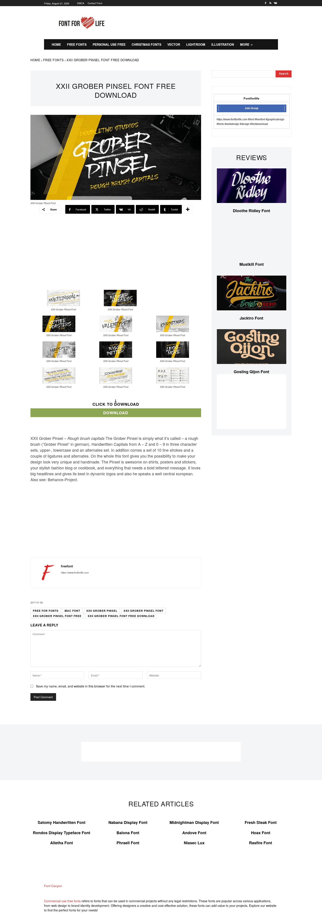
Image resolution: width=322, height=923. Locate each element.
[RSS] (270, 3)
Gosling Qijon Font (251, 371)
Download (115, 413)
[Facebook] (265, 3)
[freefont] (45, 572)
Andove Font (194, 833)
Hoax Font (260, 833)
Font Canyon (53, 886)
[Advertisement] (203, 22)
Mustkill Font (251, 264)
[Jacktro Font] (251, 293)
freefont (67, 566)
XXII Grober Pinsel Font (143, 611)
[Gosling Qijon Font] (251, 346)
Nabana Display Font (127, 822)
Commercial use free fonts (62, 901)
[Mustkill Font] (251, 239)
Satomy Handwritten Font (61, 822)
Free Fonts (53, 60)
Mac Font (72, 611)
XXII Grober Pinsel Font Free (57, 616)
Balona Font (128, 833)
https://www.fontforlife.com (75, 572)
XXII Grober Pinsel (101, 611)
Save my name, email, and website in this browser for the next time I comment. (90, 686)
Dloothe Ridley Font (251, 210)
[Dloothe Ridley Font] (251, 185)
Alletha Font (61, 843)
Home (35, 60)
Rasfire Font (260, 843)
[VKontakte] (275, 3)
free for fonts (45, 611)
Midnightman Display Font (194, 822)
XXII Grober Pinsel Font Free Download (121, 616)
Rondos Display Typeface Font (61, 833)
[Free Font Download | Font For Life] (81, 22)
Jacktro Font (251, 318)
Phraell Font (128, 843)
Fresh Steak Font (261, 822)
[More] (187, 209)
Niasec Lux (194, 843)
